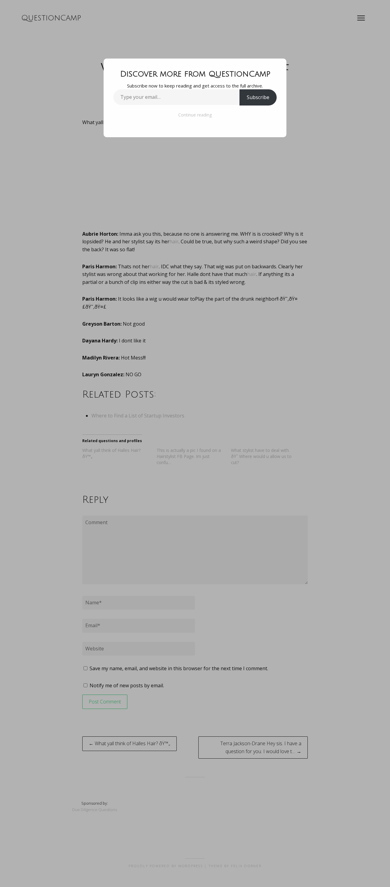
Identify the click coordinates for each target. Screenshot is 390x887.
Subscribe (258, 97)
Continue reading (195, 115)
